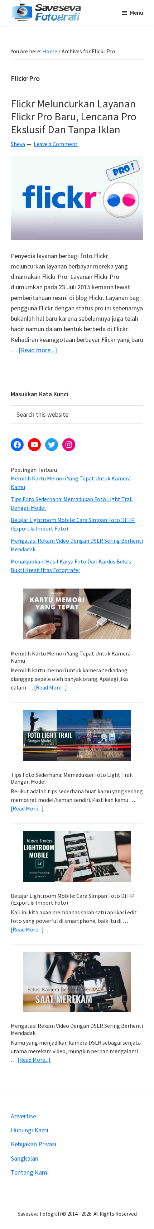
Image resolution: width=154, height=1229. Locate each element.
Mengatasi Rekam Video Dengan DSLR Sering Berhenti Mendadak (77, 1029)
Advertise (23, 1116)
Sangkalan (24, 1158)
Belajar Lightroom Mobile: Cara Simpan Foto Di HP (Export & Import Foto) (73, 899)
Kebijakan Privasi (33, 1144)
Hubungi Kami (29, 1130)
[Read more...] (38, 350)
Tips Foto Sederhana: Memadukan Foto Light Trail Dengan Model (72, 778)
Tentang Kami (30, 1172)
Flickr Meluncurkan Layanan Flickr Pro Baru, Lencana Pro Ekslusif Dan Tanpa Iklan (73, 116)
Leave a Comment (56, 143)
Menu (136, 12)
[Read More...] (50, 687)
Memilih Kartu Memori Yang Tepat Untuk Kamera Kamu (71, 657)
